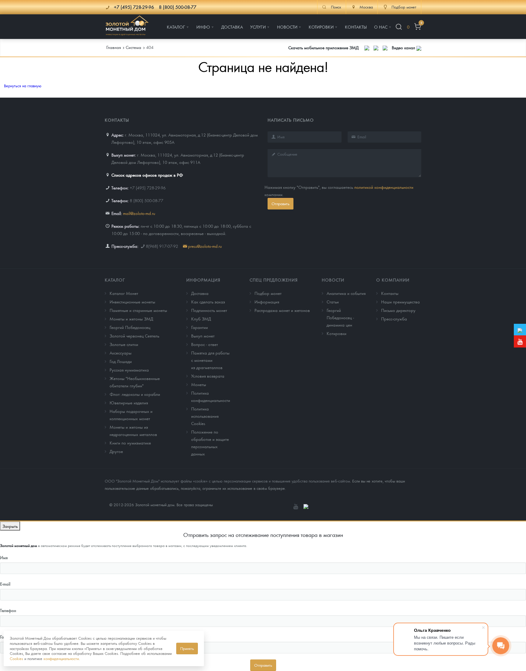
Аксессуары (121, 352)
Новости (333, 279)
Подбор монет (268, 293)
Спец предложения (274, 279)
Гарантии (199, 327)
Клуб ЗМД (201, 318)
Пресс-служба (394, 318)
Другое (116, 451)
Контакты (389, 293)
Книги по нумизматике (130, 442)
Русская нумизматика (129, 369)
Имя (4, 557)
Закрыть (10, 526)
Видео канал (404, 47)
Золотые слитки (124, 344)
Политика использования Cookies (205, 416)
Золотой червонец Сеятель (134, 335)
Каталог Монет (124, 293)
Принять (187, 648)
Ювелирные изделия (129, 402)
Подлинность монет (209, 310)
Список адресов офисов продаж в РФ (147, 175)
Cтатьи (333, 301)
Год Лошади (121, 361)
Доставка (200, 293)
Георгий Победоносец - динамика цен (340, 317)
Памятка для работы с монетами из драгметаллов (210, 360)
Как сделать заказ (208, 301)
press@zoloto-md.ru (205, 246)
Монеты (198, 384)
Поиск (336, 7)
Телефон (8, 610)
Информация (203, 279)
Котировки (336, 333)
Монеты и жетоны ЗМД (131, 318)
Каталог (115, 279)
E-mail (5, 583)
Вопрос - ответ (204, 344)
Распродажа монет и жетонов (282, 310)
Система (133, 47)
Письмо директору (398, 310)
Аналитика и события (346, 293)
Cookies (16, 658)
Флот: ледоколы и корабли (135, 394)
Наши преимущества (400, 301)
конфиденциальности (61, 658)
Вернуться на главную (22, 85)
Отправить (280, 203)
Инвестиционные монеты (132, 301)
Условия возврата (207, 376)
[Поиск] (398, 27)
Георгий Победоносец (130, 327)
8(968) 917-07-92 (162, 246)
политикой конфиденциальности (383, 187)
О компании (392, 279)
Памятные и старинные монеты (138, 310)
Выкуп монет (203, 335)
